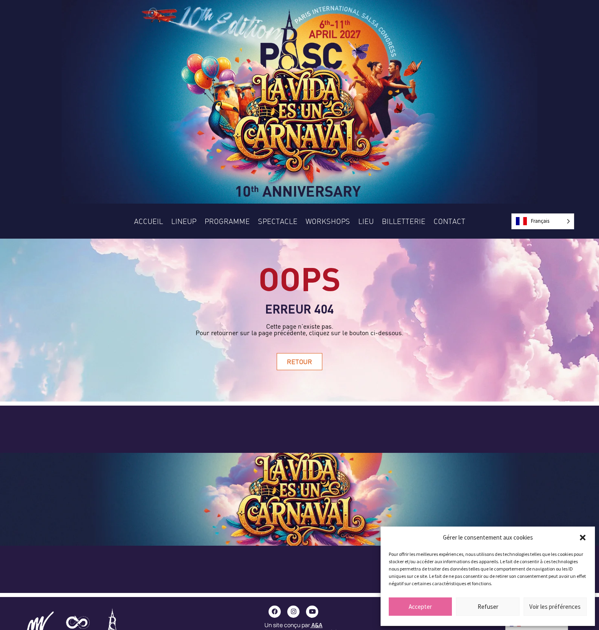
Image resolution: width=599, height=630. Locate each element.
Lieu (366, 221)
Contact (449, 221)
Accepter (420, 606)
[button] (583, 537)
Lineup (183, 221)
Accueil (148, 221)
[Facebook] (275, 612)
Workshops (328, 221)
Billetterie (403, 221)
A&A (316, 625)
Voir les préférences (555, 606)
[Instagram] (293, 612)
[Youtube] (312, 612)
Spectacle (277, 221)
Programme (227, 221)
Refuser (488, 606)
